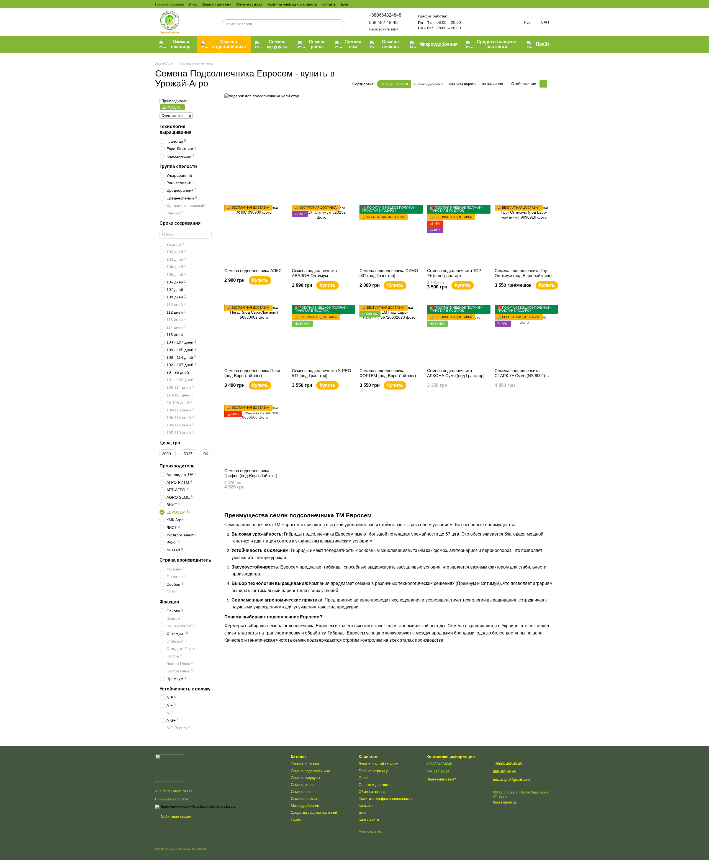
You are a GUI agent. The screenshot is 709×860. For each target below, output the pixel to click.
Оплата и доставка (216, 4)
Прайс (543, 44)
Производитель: (174, 101)
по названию (492, 83)
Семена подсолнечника (229, 44)
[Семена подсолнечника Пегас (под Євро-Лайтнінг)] (254, 334)
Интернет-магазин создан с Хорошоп (181, 848)
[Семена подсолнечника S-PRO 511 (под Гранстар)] (321, 334)
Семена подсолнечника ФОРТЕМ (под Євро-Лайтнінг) (387, 373)
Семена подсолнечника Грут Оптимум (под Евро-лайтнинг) (523, 273)
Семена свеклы (390, 44)
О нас (192, 4)
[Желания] (485, 22)
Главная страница (169, 4)
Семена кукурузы (277, 44)
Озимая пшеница (181, 44)
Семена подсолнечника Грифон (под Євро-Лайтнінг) (250, 473)
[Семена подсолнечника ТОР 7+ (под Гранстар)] (456, 234)
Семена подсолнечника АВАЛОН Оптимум (314, 273)
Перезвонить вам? (383, 29)
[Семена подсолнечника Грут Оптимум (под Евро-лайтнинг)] (524, 234)
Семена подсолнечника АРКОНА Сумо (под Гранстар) (456, 373)
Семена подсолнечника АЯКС (253, 270)
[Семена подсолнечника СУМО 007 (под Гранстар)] (389, 234)
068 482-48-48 (383, 22)
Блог (344, 4)
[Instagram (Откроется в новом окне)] (356, 4)
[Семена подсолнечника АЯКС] (254, 234)
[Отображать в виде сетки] (543, 84)
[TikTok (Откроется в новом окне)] (362, 4)
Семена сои (353, 44)
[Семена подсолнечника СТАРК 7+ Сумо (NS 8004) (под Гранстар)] (524, 334)
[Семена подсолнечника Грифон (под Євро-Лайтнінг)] (254, 434)
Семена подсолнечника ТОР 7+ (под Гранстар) (454, 273)
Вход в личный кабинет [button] (378, 764)
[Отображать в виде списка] (550, 84)
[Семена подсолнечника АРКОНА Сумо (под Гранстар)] (456, 334)
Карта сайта (369, 819)
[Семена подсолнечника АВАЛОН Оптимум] (321, 234)
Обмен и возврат (249, 4)
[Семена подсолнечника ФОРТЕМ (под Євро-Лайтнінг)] (389, 334)
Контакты (329, 4)
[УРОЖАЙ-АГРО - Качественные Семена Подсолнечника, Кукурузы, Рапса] (169, 768)
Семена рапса (317, 44)
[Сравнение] (470, 22)
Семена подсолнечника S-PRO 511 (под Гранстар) (321, 373)
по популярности (394, 83)
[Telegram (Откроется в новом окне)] (382, 4)
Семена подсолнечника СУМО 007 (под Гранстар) (388, 273)
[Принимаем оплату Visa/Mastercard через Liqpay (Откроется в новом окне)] (195, 806)
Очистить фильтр (176, 116)
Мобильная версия (175, 816)
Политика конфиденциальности (292, 4)
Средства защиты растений (497, 44)
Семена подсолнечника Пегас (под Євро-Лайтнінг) (252, 373)
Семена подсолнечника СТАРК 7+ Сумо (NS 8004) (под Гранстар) (520, 375)
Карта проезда (505, 802)
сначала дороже (462, 83)
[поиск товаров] (340, 23)
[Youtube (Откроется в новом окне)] (376, 4)
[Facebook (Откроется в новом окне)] (369, 4)
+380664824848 (385, 15)
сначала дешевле (428, 83)
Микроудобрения (438, 44)
